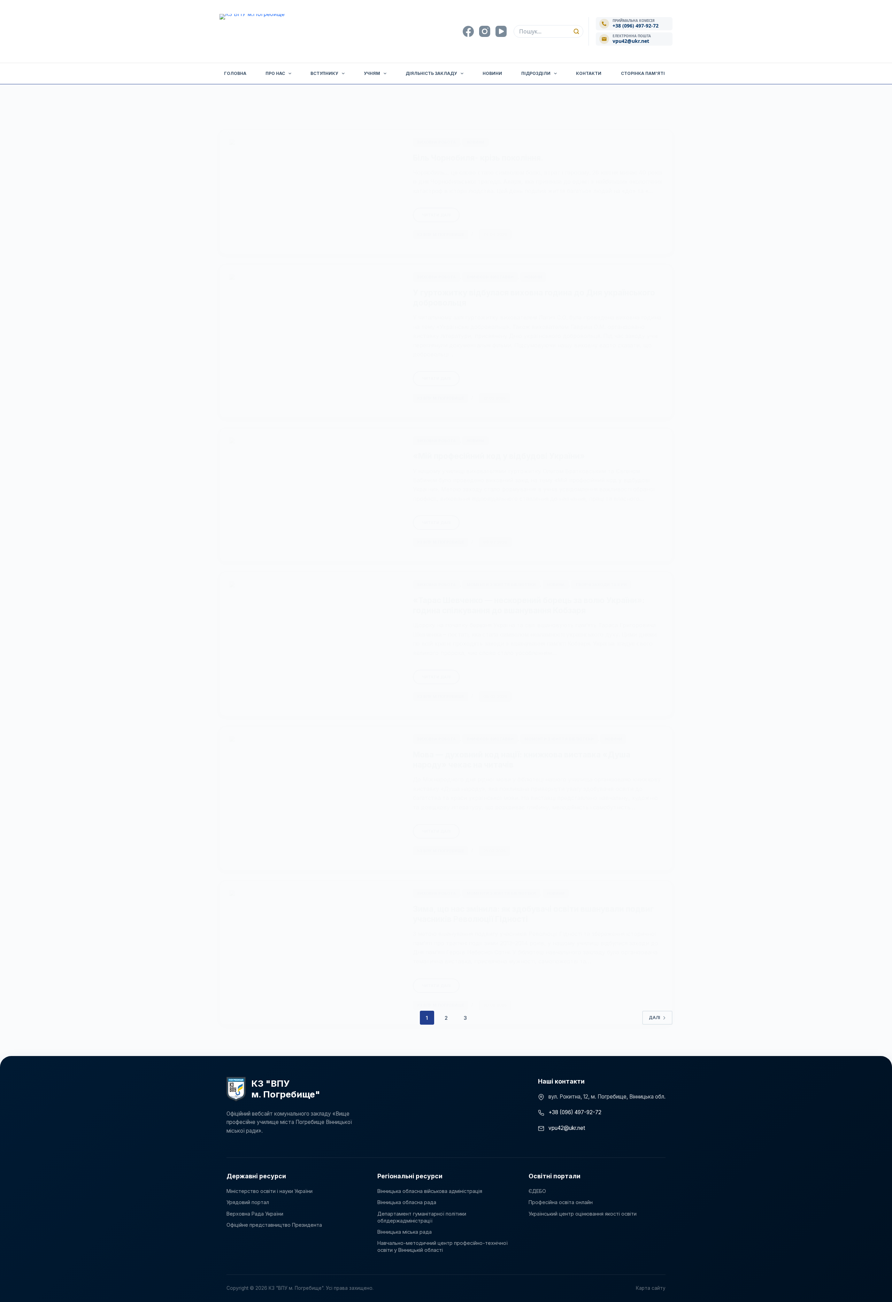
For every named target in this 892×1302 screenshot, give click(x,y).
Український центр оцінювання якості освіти (583, 1214)
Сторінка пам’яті (643, 73)
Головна (235, 73)
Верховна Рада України (254, 1214)
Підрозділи (536, 73)
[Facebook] (468, 31)
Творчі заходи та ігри (601, 584)
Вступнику (324, 73)
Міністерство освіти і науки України (269, 1191)
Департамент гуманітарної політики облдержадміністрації (421, 1217)
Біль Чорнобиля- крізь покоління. (478, 157)
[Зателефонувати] (604, 24)
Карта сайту (651, 1288)
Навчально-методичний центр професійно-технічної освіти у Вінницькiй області (442, 1246)
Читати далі (441, 217)
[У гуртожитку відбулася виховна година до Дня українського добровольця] (315, 341)
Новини (492, 73)
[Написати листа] (604, 39)
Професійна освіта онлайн (561, 1202)
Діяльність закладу (431, 73)
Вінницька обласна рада (406, 1202)
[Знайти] (576, 31)
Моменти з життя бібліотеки (501, 584)
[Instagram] (484, 31)
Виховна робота (436, 142)
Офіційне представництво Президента (274, 1225)
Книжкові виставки (490, 277)
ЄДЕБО (537, 1191)
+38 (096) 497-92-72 (574, 1112)
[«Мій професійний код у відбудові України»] (315, 495)
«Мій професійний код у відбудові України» (499, 456)
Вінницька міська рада (404, 1232)
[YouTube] (501, 31)
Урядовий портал (247, 1202)
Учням (372, 73)
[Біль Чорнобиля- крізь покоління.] (315, 192)
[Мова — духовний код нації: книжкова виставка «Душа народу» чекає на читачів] (315, 798)
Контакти (588, 73)
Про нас (275, 73)
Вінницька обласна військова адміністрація (429, 1191)
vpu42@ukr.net (566, 1128)
